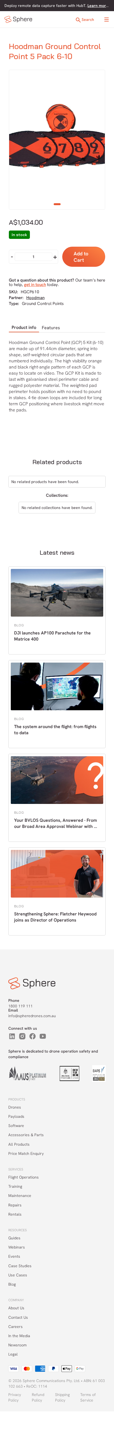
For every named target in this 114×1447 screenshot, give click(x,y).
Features (51, 328)
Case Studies (20, 1265)
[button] (106, 19)
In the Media (19, 1335)
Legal (13, 1354)
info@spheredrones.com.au (32, 1015)
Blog (12, 1284)
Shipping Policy (62, 1397)
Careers (15, 1326)
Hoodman (35, 297)
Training (15, 1186)
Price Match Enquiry (26, 1153)
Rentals (15, 1214)
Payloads (16, 1116)
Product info (24, 327)
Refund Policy (38, 1397)
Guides (14, 1237)
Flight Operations (23, 1177)
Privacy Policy (14, 1397)
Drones (14, 1107)
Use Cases (17, 1275)
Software (16, 1125)
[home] (18, 19)
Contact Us (18, 1317)
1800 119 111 (20, 1006)
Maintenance (19, 1195)
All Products (19, 1144)
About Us (16, 1307)
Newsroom (17, 1344)
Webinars (16, 1247)
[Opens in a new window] (12, 1036)
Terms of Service (88, 1397)
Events (14, 1256)
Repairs (15, 1205)
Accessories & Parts (26, 1134)
